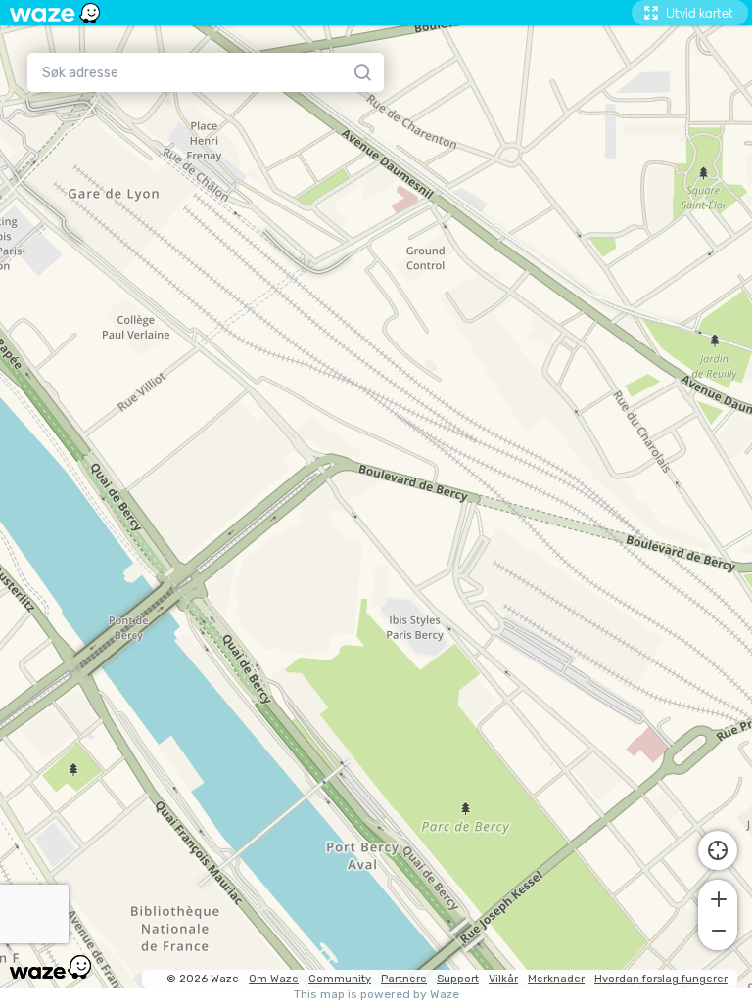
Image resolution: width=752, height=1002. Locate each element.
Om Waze (274, 979)
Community (339, 979)
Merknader (556, 979)
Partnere (404, 979)
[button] (717, 897)
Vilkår (503, 979)
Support (458, 979)
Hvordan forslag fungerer (661, 979)
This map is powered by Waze (376, 994)
